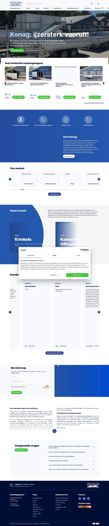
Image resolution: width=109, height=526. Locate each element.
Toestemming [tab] (30, 255)
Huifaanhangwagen (32, 183)
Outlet (37, 8)
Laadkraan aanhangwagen (98, 183)
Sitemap (30, 523)
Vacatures (98, 8)
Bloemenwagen (10, 183)
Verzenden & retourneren (61, 498)
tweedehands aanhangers (84, 416)
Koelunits (46, 8)
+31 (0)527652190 (14, 505)
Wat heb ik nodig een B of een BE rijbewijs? (62, 456)
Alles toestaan (77, 275)
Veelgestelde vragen (60, 507)
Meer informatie (23, 97)
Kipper (54, 183)
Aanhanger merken (72, 8)
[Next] (104, 83)
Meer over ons (69, 156)
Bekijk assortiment (17, 50)
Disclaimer (58, 504)
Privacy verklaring (60, 502)
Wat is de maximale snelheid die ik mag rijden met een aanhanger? (69, 469)
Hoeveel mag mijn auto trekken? (58, 461)
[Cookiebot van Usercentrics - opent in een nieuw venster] (82, 250)
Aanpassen (53, 275)
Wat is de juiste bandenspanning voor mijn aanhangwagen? (67, 452)
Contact (57, 509)
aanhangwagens (20, 423)
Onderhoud (87, 8)
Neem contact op (21, 450)
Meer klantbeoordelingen (54, 353)
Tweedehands (57, 8)
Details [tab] (54, 255)
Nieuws (34, 516)
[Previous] (10, 179)
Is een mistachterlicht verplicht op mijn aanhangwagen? (66, 465)
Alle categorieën (54, 194)
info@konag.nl (13, 504)
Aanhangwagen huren (33, 50)
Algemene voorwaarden (61, 500)
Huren (28, 8)
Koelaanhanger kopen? (76, 183)
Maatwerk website (38, 523)
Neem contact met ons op (22, 486)
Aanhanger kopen (15, 8)
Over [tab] (78, 255)
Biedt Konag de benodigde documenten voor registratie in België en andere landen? (69, 447)
